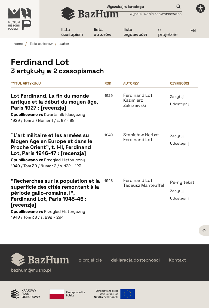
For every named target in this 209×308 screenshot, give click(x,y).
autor (64, 43)
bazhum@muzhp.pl (31, 270)
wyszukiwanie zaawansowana (156, 14)
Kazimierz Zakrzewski (134, 103)
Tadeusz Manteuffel (143, 185)
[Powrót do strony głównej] (40, 260)
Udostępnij (179, 104)
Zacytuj (176, 96)
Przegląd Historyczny (64, 159)
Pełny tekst (182, 182)
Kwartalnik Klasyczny (64, 114)
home (18, 43)
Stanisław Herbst (141, 134)
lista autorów (41, 43)
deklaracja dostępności (135, 260)
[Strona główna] (90, 13)
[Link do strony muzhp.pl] (19, 19)
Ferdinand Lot (137, 95)
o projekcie (167, 32)
